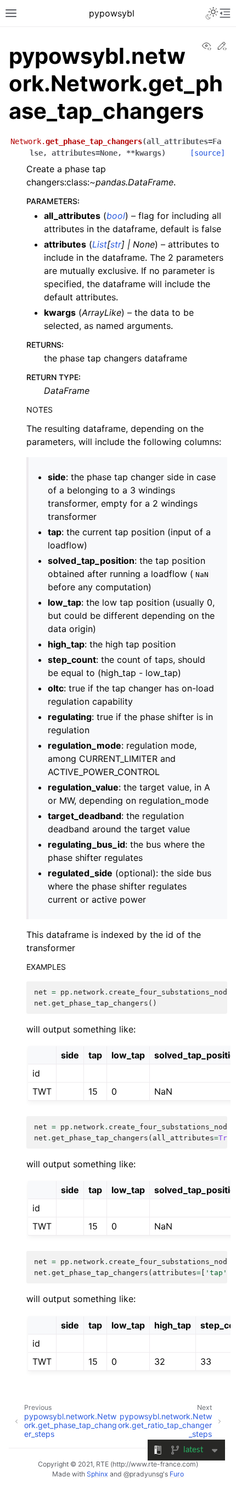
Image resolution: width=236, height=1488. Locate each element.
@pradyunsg (143, 1474)
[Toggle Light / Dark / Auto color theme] (211, 13)
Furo (177, 1474)
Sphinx (97, 1474)
